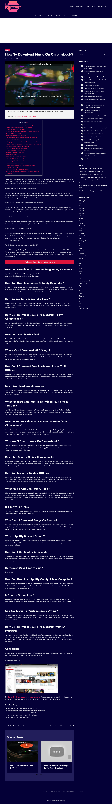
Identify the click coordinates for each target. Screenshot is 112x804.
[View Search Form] (105, 6)
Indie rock (82, 263)
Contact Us (80, 6)
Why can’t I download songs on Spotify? (17, 156)
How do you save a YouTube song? (15, 129)
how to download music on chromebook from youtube (24, 697)
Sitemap (99, 6)
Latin (80, 273)
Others (74, 15)
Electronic (39, 15)
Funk (80, 248)
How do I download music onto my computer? (19, 127)
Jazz (65, 15)
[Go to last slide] (9, 757)
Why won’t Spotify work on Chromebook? (18, 146)
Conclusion (9, 173)
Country (81, 228)
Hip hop (81, 258)
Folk (80, 246)
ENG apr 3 (82, 238)
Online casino (83, 283)
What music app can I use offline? (15, 152)
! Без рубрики (83, 201)
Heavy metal (83, 256)
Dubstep (81, 233)
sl (79, 301)
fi (79, 243)
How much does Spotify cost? (14, 163)
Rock (50, 15)
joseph (8, 58)
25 (80, 203)
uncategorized (83, 308)
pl (79, 288)
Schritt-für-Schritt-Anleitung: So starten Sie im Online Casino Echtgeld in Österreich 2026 (92, 179)
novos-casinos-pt (84, 281)
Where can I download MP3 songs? (16, 135)
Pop (80, 291)
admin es (82, 208)
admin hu (82, 216)
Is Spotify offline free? (12, 167)
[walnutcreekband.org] (13, 6)
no (80, 278)
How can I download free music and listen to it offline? (21, 137)
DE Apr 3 (82, 231)
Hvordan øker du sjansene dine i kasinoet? (92, 174)
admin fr (81, 211)
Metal (58, 15)
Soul (80, 303)
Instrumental (83, 266)
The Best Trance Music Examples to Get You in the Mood (56, 766)
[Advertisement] (56, 30)
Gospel (81, 251)
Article (81, 218)
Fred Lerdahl (32, 116)
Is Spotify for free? (11, 154)
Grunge (81, 253)
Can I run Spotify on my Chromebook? (16, 148)
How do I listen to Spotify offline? (15, 150)
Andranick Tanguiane (21, 116)
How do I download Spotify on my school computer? (21, 165)
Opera (81, 286)
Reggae (81, 296)
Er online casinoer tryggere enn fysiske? (91, 191)
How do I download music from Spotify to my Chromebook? (23, 131)
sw (80, 306)
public (81, 293)
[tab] (36, 774)
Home (72, 6)
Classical (82, 226)
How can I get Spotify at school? (15, 161)
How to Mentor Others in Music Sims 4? (62, 724)
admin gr (82, 213)
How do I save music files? (13, 133)
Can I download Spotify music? (14, 139)
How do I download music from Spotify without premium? (22, 171)
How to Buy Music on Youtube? (14, 724)
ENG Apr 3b (82, 241)
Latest (7, 50)
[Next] (69, 757)
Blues (81, 221)
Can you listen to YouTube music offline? (17, 169)
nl (79, 276)
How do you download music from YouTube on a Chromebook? (24, 144)
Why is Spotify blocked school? (15, 159)
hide (27, 122)
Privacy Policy (90, 6)
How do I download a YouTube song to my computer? (21, 125)
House (81, 261)
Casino (81, 223)
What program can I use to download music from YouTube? (22, 142)
